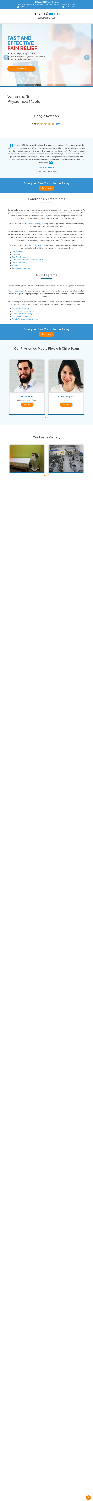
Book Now (46, 188)
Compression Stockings (21, 268)
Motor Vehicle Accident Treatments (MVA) (28, 260)
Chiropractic (16, 254)
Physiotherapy (17, 252)
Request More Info (51, 69)
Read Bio (27, 404)
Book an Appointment (21, 69)
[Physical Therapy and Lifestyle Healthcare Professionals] (46, 15)
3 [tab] (48, 476)
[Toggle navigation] (87, 21)
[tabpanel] (27, 387)
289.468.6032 (24, 6)
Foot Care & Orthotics (20, 257)
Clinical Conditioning (19, 263)
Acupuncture (16, 265)
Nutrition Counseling (15, 291)
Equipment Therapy (34, 224)
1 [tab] (45, 417)
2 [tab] (47, 417)
